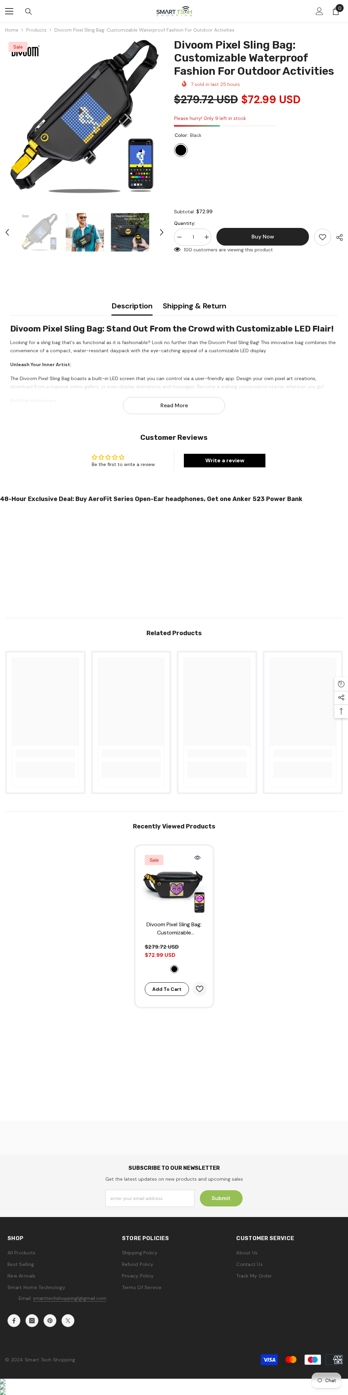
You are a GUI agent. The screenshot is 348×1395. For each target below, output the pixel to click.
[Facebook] (13, 1320)
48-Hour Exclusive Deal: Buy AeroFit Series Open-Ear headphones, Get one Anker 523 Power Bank (151, 499)
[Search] (28, 11)
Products (36, 30)
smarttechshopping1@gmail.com (69, 1298)
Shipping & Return (194, 306)
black (174, 969)
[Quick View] (197, 858)
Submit (221, 1198)
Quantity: (184, 223)
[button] (7, 232)
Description (132, 306)
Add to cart (166, 989)
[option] (84, 117)
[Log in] (319, 11)
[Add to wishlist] (322, 237)
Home (11, 30)
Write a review (224, 460)
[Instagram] (31, 1320)
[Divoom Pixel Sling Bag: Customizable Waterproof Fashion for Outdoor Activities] (174, 884)
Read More (174, 405)
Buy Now (174, 1384)
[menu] (9, 11)
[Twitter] (68, 1320)
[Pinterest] (50, 1320)
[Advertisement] (174, 558)
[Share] (337, 237)
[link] (45, 753)
